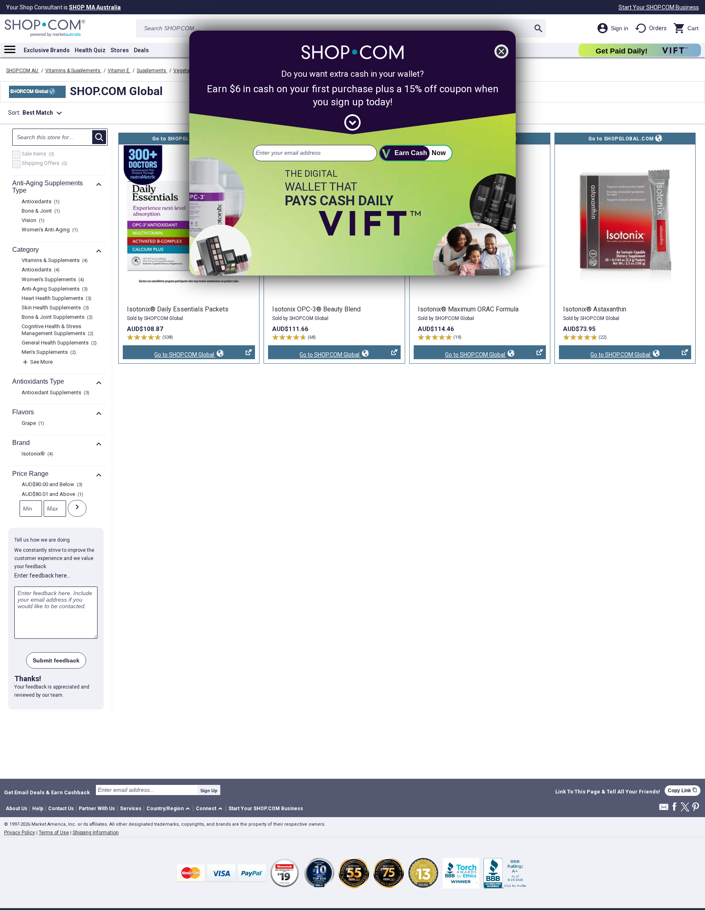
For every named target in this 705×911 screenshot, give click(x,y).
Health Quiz (90, 50)
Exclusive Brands (47, 50)
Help (37, 808)
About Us (16, 808)
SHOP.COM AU (22, 70)
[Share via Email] (663, 809)
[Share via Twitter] (685, 807)
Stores (120, 50)
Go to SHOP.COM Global (169, 355)
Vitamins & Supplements (73, 70)
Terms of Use (54, 832)
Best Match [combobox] (43, 113)
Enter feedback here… (42, 575)
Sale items (37, 154)
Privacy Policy (19, 832)
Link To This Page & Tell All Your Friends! (607, 792)
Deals (141, 50)
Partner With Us (97, 808)
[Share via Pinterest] (695, 807)
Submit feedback (56, 660)
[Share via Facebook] (674, 807)
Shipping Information (96, 832)
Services (131, 808)
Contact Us (61, 808)
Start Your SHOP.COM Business (659, 7)
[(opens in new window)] (625, 215)
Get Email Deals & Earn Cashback (47, 792)
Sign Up (208, 790)
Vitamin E (119, 70)
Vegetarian (186, 70)
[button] (169, 808)
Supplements (152, 70)
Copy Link (682, 790)
